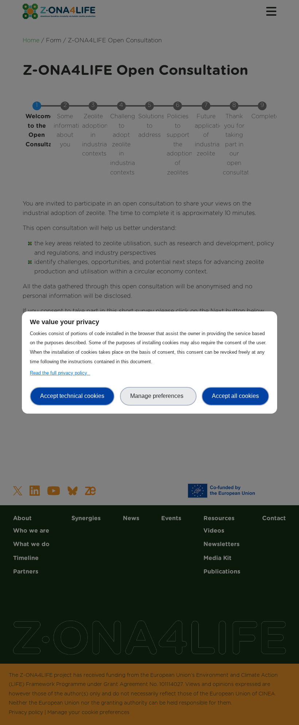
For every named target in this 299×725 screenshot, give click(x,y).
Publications (149, 215)
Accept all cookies (235, 396)
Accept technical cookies (72, 396)
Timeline (149, 77)
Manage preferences (158, 396)
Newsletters (149, 187)
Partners (149, 91)
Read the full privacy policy (60, 373)
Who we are (149, 49)
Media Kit (149, 201)
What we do (150, 63)
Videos (149, 172)
